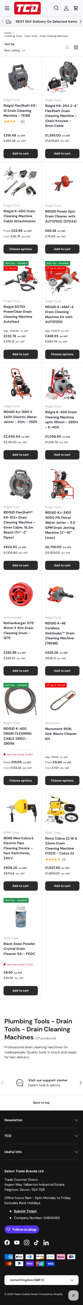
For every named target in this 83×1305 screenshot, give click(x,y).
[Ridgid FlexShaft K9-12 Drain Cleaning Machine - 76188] (21, 77)
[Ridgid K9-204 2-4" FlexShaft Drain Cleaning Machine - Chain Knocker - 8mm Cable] (62, 77)
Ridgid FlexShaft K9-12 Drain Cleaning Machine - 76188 (20, 110)
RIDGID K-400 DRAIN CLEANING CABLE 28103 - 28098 (18, 736)
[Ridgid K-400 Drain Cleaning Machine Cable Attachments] (21, 183)
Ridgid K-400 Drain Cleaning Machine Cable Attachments (20, 216)
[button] (76, 8)
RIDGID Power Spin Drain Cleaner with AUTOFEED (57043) (61, 216)
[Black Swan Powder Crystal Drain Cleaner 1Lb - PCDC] (21, 915)
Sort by (9, 44)
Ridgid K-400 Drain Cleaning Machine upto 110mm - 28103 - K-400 (61, 419)
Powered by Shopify (51, 1294)
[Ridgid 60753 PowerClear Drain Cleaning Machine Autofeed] (21, 278)
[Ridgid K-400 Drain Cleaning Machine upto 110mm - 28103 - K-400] (62, 383)
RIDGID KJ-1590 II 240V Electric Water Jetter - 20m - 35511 (20, 417)
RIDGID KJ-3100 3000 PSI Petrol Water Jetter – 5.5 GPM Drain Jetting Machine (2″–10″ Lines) (60, 525)
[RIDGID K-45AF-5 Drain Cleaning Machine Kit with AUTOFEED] (62, 278)
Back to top (41, 1103)
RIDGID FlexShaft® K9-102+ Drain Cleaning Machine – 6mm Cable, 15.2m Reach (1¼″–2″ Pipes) (19, 525)
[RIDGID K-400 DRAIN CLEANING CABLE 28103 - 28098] (21, 700)
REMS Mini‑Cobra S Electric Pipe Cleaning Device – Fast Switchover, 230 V (18, 848)
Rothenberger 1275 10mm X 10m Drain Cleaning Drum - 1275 (19, 630)
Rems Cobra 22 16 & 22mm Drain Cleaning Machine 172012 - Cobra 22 (61, 846)
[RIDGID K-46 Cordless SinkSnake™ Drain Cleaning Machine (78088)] (62, 594)
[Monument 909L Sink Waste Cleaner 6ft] (62, 700)
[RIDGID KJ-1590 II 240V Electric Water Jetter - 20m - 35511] (21, 383)
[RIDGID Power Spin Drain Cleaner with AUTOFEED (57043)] (62, 183)
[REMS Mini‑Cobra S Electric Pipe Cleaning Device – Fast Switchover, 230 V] (21, 809)
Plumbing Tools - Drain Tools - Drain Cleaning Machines (36, 36)
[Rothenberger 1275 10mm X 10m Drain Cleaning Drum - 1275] (21, 594)
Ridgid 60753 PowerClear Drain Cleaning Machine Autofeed (18, 314)
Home (7, 32)
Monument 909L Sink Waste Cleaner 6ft (61, 734)
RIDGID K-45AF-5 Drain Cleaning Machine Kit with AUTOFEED (59, 314)
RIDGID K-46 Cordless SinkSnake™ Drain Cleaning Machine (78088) (60, 633)
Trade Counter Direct (26, 1294)
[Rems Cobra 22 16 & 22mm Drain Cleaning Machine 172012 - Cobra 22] (62, 809)
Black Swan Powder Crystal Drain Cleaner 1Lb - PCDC (19, 949)
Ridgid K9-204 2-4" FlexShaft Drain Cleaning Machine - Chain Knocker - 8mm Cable (61, 116)
